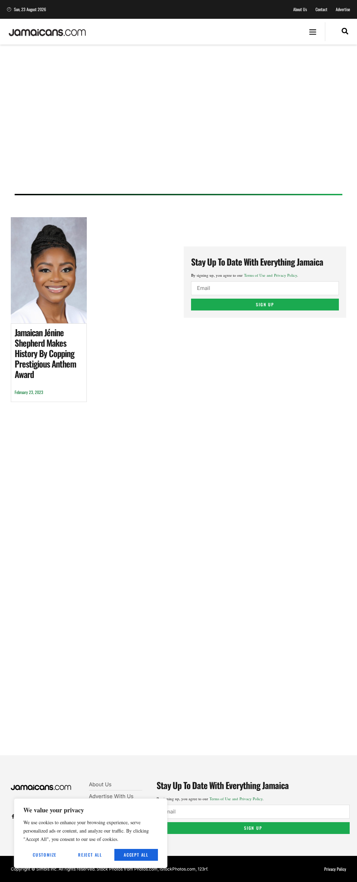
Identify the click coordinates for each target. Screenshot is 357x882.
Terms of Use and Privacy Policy (270, 275)
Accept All (136, 855)
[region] (90, 833)
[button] (313, 32)
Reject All (90, 855)
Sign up (265, 304)
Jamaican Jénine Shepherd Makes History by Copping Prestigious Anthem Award (45, 353)
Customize (44, 855)
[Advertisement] (178, 126)
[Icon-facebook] (13, 816)
